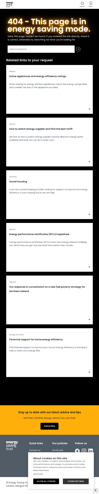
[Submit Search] (78, 49)
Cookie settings (76, 481)
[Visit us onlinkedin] (90, 451)
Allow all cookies (46, 481)
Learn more (38, 474)
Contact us (34, 450)
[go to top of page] (95, 490)
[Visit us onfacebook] (77, 451)
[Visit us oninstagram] (84, 451)
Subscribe (49, 426)
